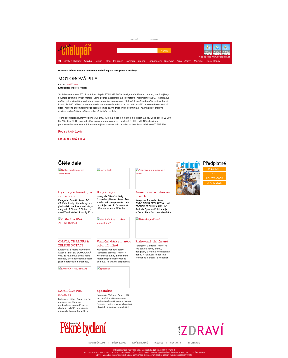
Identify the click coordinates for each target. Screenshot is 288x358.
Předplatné (119, 343)
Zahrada (130, 61)
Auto (179, 61)
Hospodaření (155, 61)
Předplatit (214, 169)
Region (98, 61)
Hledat (164, 50)
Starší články (213, 61)
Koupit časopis (214, 178)
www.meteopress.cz (221, 57)
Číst (214, 173)
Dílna (107, 61)
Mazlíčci (198, 61)
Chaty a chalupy (73, 61)
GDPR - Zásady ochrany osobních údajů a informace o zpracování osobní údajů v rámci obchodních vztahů (144, 355)
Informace (194, 343)
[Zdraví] (201, 329)
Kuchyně (169, 61)
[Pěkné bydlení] (83, 329)
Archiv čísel (215, 183)
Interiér (141, 61)
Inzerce (158, 343)
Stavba (88, 61)
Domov (154, 40)
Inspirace (118, 61)
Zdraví (134, 40)
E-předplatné (140, 343)
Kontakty (175, 343)
